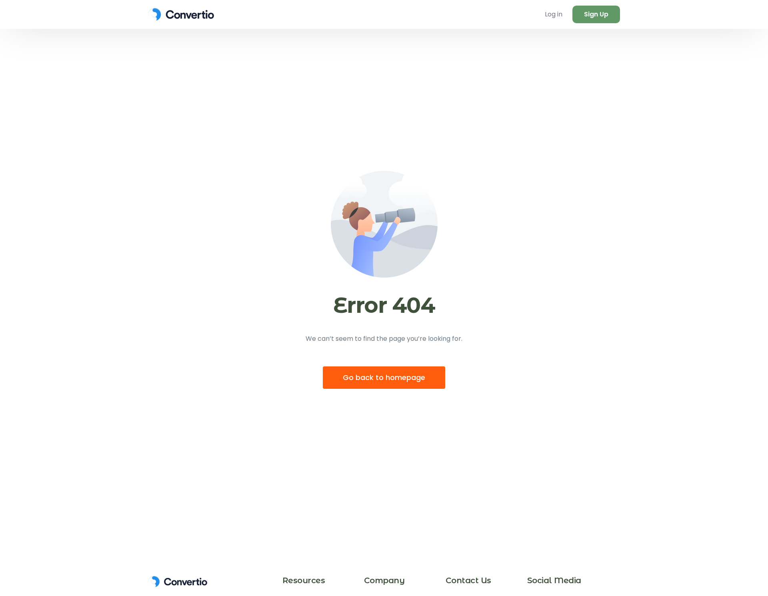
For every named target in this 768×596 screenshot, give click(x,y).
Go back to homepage (384, 377)
